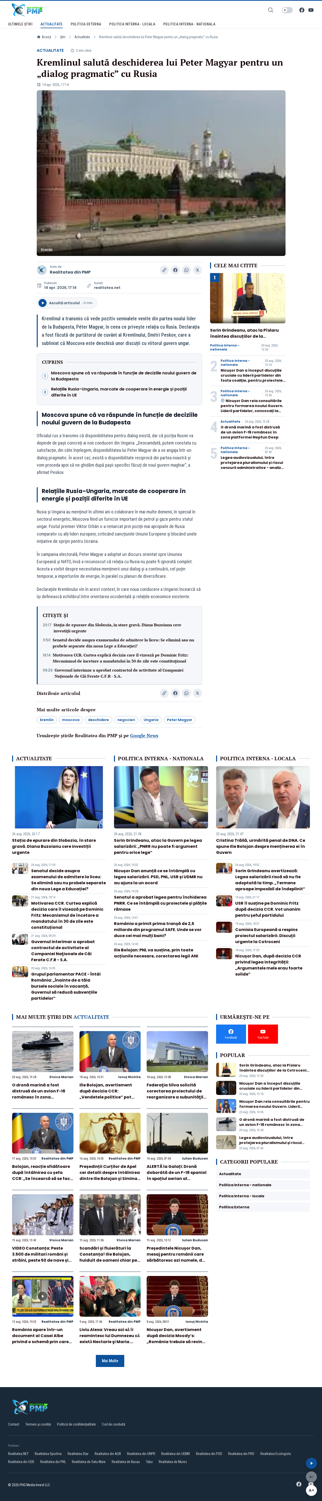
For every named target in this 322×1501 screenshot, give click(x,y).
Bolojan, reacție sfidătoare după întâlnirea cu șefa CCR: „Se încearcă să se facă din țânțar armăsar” (42, 1175)
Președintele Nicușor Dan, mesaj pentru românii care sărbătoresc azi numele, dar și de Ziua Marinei (177, 1257)
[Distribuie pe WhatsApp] (186, 270)
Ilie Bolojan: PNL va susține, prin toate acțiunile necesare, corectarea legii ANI (156, 953)
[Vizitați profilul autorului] (42, 270)
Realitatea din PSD (209, 1454)
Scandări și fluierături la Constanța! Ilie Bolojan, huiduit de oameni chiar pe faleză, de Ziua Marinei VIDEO (108, 1260)
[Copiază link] (164, 270)
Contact (13, 1424)
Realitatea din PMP (70, 272)
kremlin (47, 719)
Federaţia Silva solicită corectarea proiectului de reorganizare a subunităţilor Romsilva (177, 1094)
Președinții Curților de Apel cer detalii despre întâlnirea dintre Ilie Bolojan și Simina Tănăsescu (109, 1175)
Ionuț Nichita (129, 1077)
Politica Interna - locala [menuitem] (132, 24)
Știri (62, 37)
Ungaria (151, 719)
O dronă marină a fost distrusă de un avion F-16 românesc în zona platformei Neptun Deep (250, 432)
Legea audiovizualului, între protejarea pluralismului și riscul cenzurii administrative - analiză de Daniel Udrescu (252, 465)
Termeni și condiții (38, 1424)
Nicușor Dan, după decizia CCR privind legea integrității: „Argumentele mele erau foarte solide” (268, 965)
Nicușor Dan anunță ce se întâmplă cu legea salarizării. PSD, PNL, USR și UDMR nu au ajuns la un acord (158, 877)
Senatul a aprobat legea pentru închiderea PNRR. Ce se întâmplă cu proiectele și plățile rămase (160, 903)
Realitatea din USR (21, 1462)
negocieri (126, 719)
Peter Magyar (179, 719)
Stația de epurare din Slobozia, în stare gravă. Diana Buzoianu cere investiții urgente (117, 628)
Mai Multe (110, 1360)
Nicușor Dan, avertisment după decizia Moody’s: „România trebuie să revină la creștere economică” (176, 1339)
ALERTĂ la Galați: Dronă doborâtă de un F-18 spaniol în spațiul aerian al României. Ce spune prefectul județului (177, 1179)
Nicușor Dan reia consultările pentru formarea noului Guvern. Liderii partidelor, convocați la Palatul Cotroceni (252, 408)
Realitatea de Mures (173, 1462)
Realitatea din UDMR (175, 1454)
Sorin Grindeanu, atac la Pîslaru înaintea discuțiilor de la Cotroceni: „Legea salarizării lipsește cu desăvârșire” (244, 339)
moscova (70, 719)
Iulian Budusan (195, 1158)
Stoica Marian (61, 1077)
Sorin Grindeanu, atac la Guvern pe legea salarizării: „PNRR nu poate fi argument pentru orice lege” (158, 846)
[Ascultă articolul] (311, 1463)
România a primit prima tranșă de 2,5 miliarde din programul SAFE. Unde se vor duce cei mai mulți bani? (158, 930)
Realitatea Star (78, 1454)
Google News (144, 735)
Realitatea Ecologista (275, 1454)
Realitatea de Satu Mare (89, 1462)
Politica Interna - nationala (224, 347)
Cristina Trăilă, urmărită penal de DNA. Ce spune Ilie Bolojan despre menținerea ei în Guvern (260, 846)
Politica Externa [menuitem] (86, 24)
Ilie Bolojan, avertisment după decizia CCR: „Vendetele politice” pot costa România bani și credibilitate (105, 1097)
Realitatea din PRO (241, 1454)
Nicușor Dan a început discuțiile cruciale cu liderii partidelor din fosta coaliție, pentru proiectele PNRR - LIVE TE (252, 378)
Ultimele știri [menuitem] (20, 24)
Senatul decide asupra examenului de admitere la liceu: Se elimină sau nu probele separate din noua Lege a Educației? (123, 643)
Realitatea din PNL (53, 1462)
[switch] (287, 10)
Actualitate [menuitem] (52, 24)
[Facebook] (302, 10)
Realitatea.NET (18, 1454)
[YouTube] (311, 10)
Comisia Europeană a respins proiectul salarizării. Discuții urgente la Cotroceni (266, 936)
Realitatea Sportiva (48, 1454)
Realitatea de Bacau (126, 1462)
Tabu (149, 1462)
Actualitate (82, 37)
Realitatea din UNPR (141, 1454)
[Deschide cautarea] (271, 10)
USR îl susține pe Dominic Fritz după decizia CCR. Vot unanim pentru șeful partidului (267, 909)
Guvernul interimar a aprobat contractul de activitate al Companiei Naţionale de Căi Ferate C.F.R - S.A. (119, 673)
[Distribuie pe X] (197, 270)
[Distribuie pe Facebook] (175, 270)
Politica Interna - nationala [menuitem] (189, 24)
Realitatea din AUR (108, 1454)
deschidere (98, 719)
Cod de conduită (113, 1424)
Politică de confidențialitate (76, 1424)
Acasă (46, 37)
